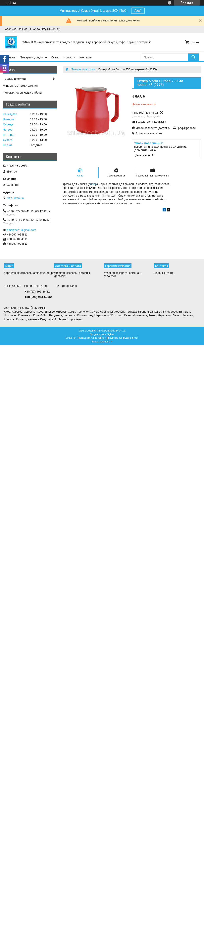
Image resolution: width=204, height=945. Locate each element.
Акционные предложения (20, 85)
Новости (69, 57)
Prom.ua (121, 330)
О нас (55, 57)
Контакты (85, 57)
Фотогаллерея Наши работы (22, 92)
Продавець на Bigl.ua (102, 334)
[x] (168, 210)
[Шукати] (193, 57)
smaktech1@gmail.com (21, 230)
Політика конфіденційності (123, 337)
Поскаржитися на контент (92, 337)
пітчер (93, 184)
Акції (137, 10)
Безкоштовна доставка (151, 121)
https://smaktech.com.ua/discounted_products (33, 272)
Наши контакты (164, 272)
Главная (10, 57)
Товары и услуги (31, 57)
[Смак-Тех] (11, 42)
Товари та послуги (83, 69)
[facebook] (164, 210)
